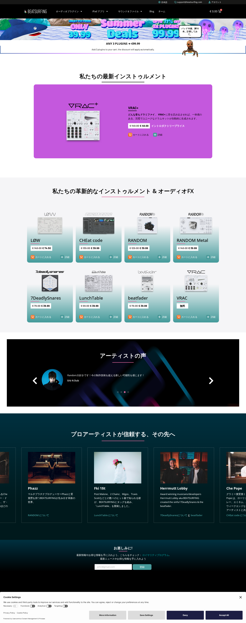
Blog (151, 11)
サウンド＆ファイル (128, 11)
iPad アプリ (98, 11)
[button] (141, 135)
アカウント (216, 2)
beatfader (136, 515)
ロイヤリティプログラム (155, 555)
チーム (161, 11)
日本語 (164, 2)
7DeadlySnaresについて (112, 515)
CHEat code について (177, 515)
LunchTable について (45, 515)
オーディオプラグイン (67, 11)
